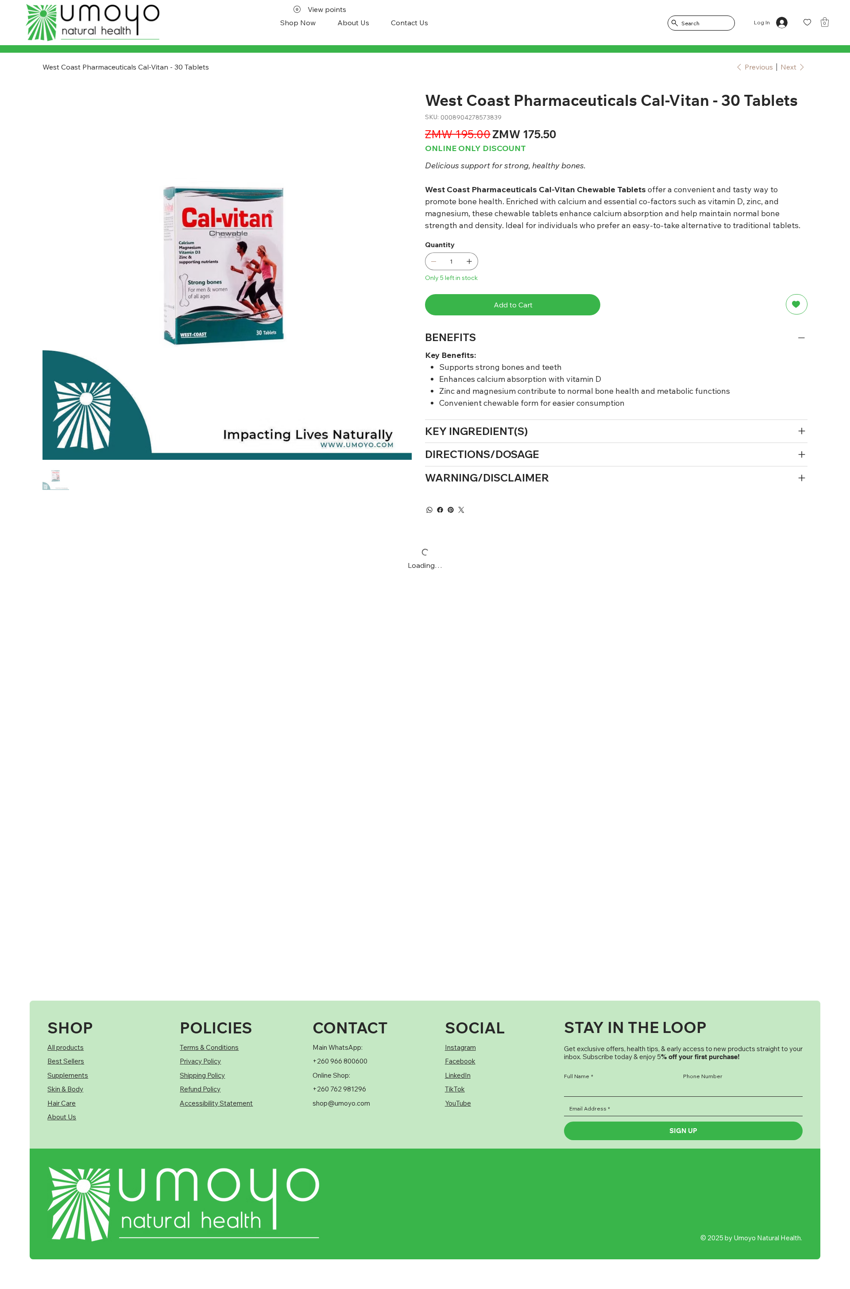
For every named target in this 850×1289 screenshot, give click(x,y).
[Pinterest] (450, 509)
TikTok (455, 1089)
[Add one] (469, 261)
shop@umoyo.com (341, 1103)
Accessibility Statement (216, 1103)
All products (65, 1047)
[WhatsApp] (429, 509)
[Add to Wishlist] (797, 304)
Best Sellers (65, 1061)
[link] (825, 22)
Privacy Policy (200, 1061)
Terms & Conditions (209, 1047)
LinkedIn (458, 1075)
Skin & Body (65, 1089)
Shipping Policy (202, 1075)
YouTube (458, 1103)
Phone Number (702, 1076)
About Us (61, 1117)
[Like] (807, 22)
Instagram (460, 1047)
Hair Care (61, 1103)
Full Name (578, 1076)
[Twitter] (461, 509)
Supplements (67, 1075)
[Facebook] (440, 509)
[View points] (64, 22)
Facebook (460, 1061)
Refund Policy (200, 1089)
